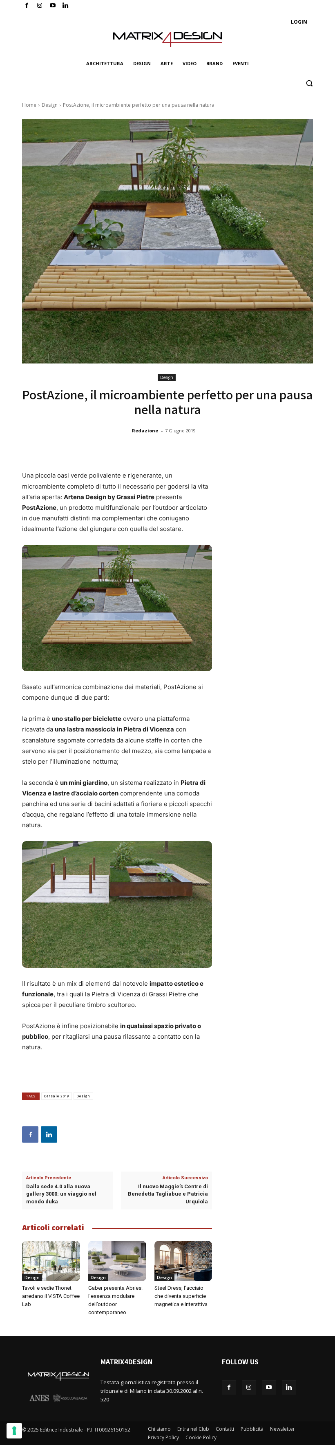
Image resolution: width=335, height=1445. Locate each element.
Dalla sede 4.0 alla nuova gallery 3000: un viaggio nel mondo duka (61, 1193)
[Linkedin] (49, 1134)
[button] (309, 83)
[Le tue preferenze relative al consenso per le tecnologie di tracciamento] (14, 1430)
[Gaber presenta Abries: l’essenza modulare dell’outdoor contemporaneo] (117, 1261)
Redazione (145, 430)
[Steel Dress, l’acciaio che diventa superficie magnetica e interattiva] (183, 1261)
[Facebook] (26, 6)
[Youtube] (53, 6)
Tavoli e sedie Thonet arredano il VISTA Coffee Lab (51, 1296)
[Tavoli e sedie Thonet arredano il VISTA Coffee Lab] (51, 1261)
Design (50, 104)
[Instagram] (40, 6)
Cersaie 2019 (56, 1096)
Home (29, 104)
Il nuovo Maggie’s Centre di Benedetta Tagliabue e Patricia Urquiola (168, 1193)
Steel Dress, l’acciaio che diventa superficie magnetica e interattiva (181, 1296)
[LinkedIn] (65, 6)
